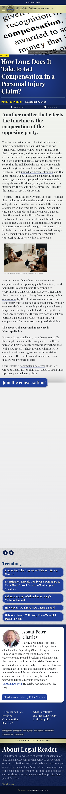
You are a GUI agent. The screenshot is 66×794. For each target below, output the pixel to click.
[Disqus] (33, 428)
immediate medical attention (37, 172)
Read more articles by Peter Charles (24, 697)
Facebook (33, 2)
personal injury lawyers (49, 730)
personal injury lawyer (32, 366)
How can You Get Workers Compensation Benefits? (12, 717)
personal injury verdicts (18, 734)
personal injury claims (17, 730)
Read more (8, 784)
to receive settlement (28, 200)
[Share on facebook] (5, 552)
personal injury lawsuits (38, 730)
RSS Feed (28, 2)
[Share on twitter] (11, 552)
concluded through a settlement (36, 226)
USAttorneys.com (12, 683)
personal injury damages (28, 730)
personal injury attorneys (7, 730)
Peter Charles (11, 101)
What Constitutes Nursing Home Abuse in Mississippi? (44, 715)
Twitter (38, 2)
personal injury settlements (7, 734)
